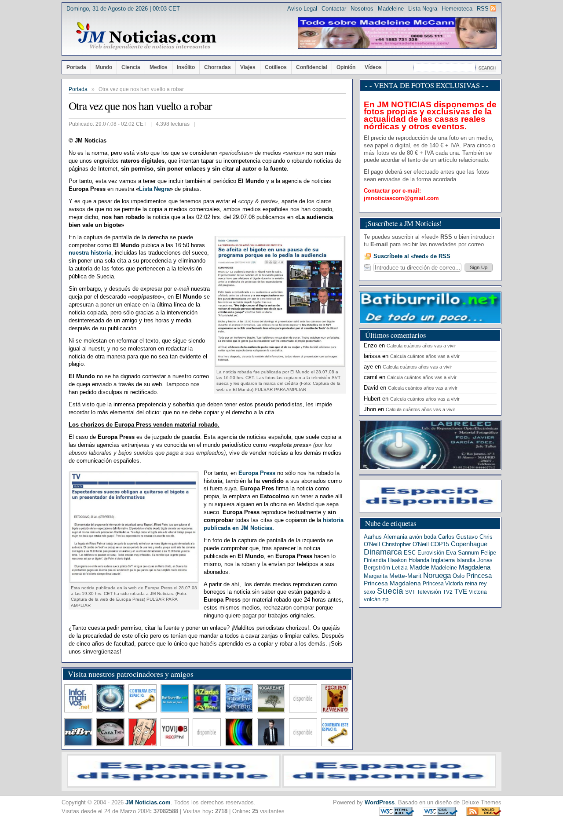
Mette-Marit (405, 576)
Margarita (376, 576)
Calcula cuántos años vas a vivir (421, 345)
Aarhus (373, 536)
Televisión (429, 592)
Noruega (437, 575)
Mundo (103, 67)
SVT (410, 592)
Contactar (334, 8)
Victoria (478, 592)
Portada (76, 67)
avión (415, 537)
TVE (460, 591)
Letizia (400, 568)
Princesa (479, 575)
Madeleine (391, 8)
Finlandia (375, 560)
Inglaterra (443, 560)
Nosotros (362, 8)
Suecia (390, 590)
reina (471, 583)
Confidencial (311, 67)
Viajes (248, 67)
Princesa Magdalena (392, 583)
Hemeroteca (457, 8)
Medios (159, 67)
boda (430, 536)
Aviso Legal (302, 8)
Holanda (419, 560)
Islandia (466, 560)
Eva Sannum (462, 552)
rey (483, 583)
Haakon (397, 560)
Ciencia (130, 67)
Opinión (345, 67)
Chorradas (217, 67)
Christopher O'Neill (405, 544)
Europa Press (257, 473)
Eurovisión (430, 552)
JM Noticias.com (148, 802)
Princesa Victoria (443, 584)
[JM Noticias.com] (146, 36)
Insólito (186, 67)
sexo (369, 592)
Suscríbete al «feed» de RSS (411, 256)
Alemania (395, 536)
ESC (410, 552)
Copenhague (469, 544)
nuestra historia (90, 252)
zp (385, 599)
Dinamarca (383, 552)
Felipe (488, 552)
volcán (372, 599)
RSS (483, 8)
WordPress (380, 802)
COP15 (440, 544)
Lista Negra (422, 8)
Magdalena (474, 567)
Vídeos (373, 67)
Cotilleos (276, 67)
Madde (419, 567)
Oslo (458, 576)
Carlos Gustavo (458, 536)
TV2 (448, 592)
